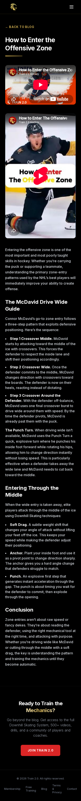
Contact (72, 788)
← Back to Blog (19, 27)
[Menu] (71, 7)
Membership (12, 788)
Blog (44, 788)
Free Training (31, 789)
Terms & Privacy (57, 789)
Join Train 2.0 (41, 750)
